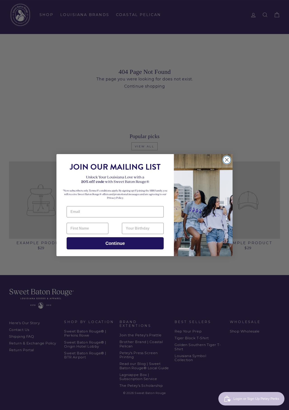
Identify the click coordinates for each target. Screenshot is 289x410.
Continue (115, 243)
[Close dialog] (227, 160)
